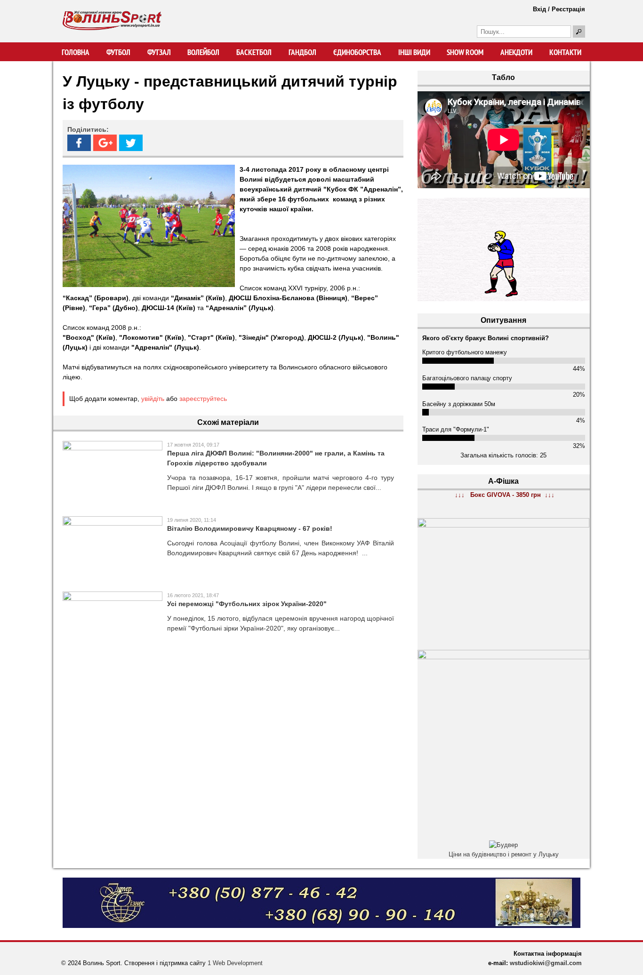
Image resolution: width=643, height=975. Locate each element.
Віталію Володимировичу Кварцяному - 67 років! (249, 528)
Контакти (565, 52)
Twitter (131, 143)
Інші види (414, 52)
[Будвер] (503, 844)
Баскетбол (254, 52)
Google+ (105, 143)
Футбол (118, 52)
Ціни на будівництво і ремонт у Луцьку (504, 854)
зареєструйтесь (203, 398)
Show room (465, 52)
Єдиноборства (357, 52)
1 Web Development (235, 963)
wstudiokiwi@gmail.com (546, 963)
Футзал (159, 52)
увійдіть (152, 398)
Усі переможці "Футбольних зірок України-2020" (247, 603)
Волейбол (203, 52)
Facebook (79, 143)
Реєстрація (568, 9)
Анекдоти (516, 52)
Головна (75, 52)
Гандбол (302, 52)
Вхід (539, 9)
